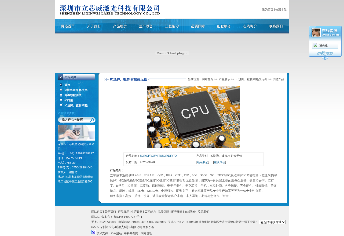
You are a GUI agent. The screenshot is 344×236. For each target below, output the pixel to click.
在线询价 (219, 162)
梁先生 (323, 45)
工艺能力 (150, 211)
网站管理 (146, 233)
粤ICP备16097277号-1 (127, 216)
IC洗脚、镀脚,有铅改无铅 (251, 79)
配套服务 (177, 211)
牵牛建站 (116, 233)
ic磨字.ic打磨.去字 (76, 90)
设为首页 (267, 9)
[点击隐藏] (325, 59)
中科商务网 (131, 233)
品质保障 (163, 211)
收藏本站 (281, 9)
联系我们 (202, 162)
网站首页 (207, 79)
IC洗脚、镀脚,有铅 (76, 105)
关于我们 (110, 211)
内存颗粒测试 (73, 95)
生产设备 (137, 211)
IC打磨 (69, 100)
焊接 (67, 85)
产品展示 (224, 79)
